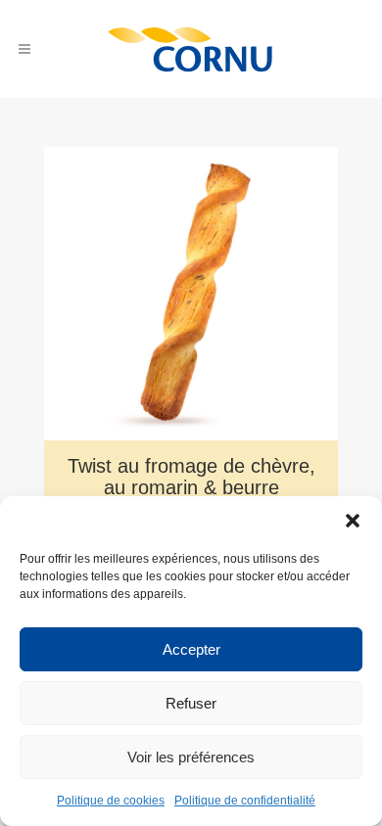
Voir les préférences (191, 757)
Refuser (191, 703)
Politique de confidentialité (244, 800)
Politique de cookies (111, 800)
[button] (352, 520)
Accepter (191, 649)
